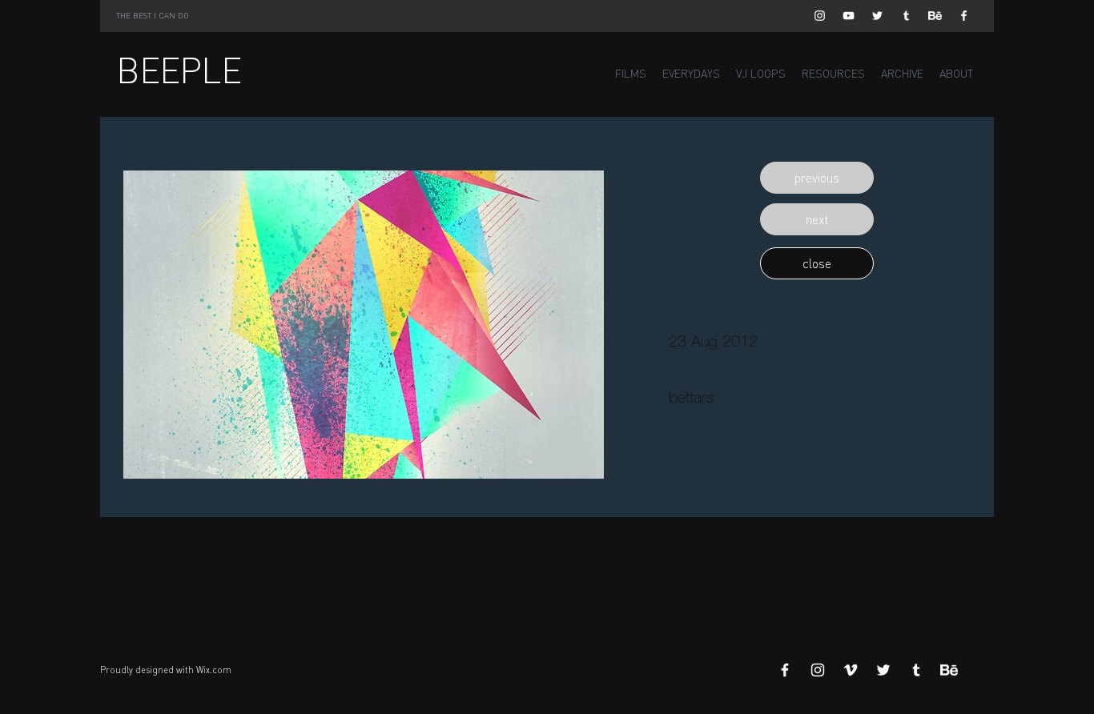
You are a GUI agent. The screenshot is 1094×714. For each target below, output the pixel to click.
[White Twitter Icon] (877, 15)
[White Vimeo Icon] (850, 670)
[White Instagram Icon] (820, 15)
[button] (817, 178)
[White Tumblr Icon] (906, 15)
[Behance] (935, 15)
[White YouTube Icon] (848, 15)
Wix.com (213, 670)
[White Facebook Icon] (964, 15)
